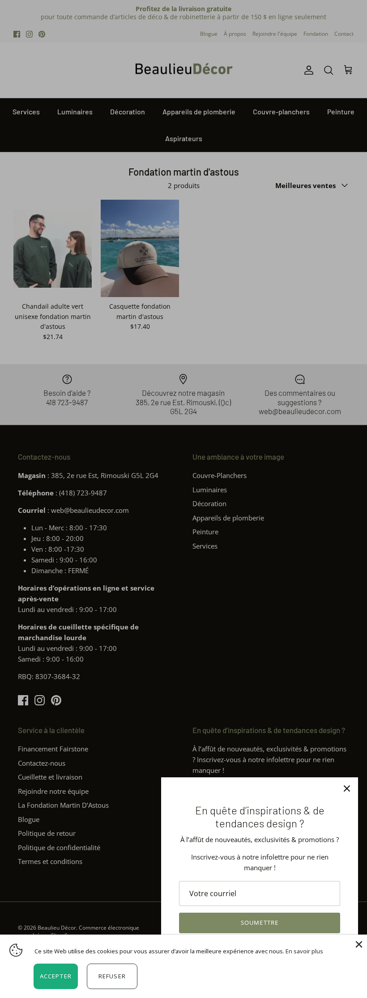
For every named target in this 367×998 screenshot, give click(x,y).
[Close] (358, 943)
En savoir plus (304, 951)
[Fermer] (347, 788)
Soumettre (259, 922)
